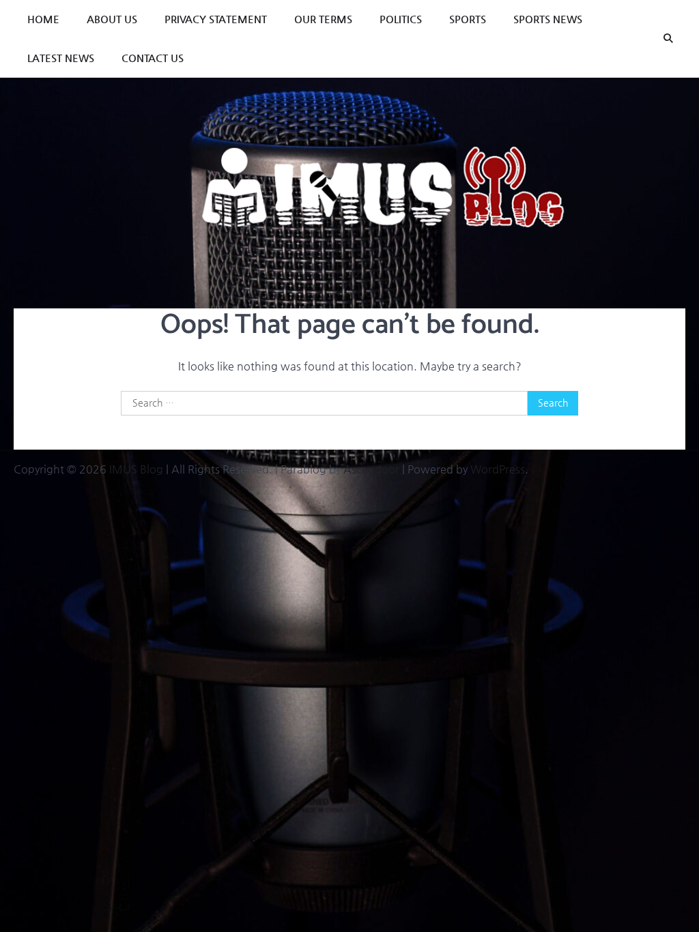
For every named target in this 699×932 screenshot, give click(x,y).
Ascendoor (371, 469)
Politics (401, 19)
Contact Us (153, 57)
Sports (467, 19)
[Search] (668, 39)
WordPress (497, 469)
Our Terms (323, 19)
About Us (112, 19)
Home (43, 19)
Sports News (547, 19)
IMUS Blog (136, 469)
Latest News (60, 57)
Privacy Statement (216, 19)
